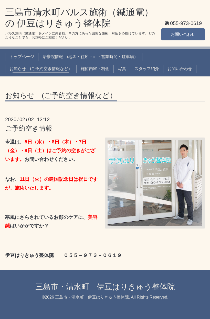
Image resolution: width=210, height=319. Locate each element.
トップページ (21, 56)
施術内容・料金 (95, 68)
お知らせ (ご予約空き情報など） (40, 68)
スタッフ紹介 (146, 68)
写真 (122, 68)
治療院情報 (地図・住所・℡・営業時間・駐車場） (90, 56)
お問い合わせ (183, 34)
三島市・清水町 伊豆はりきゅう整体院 (105, 286)
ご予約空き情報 (28, 128)
